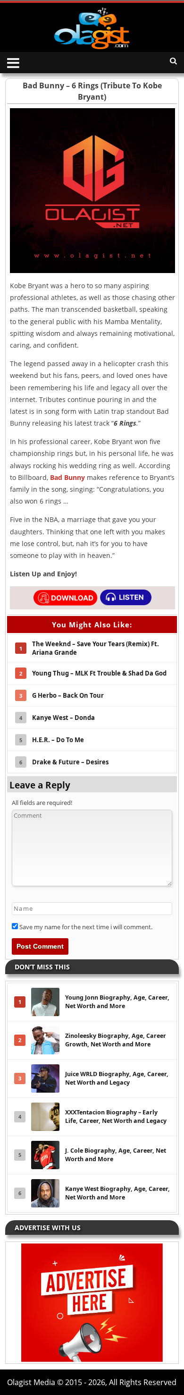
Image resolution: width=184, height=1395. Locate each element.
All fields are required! (42, 802)
